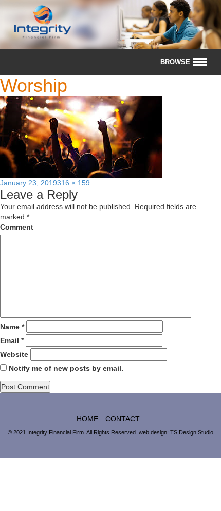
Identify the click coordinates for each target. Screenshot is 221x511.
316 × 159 (73, 183)
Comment (16, 227)
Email (12, 340)
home (87, 418)
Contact (122, 418)
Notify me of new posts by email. (66, 368)
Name (12, 327)
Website (14, 354)
